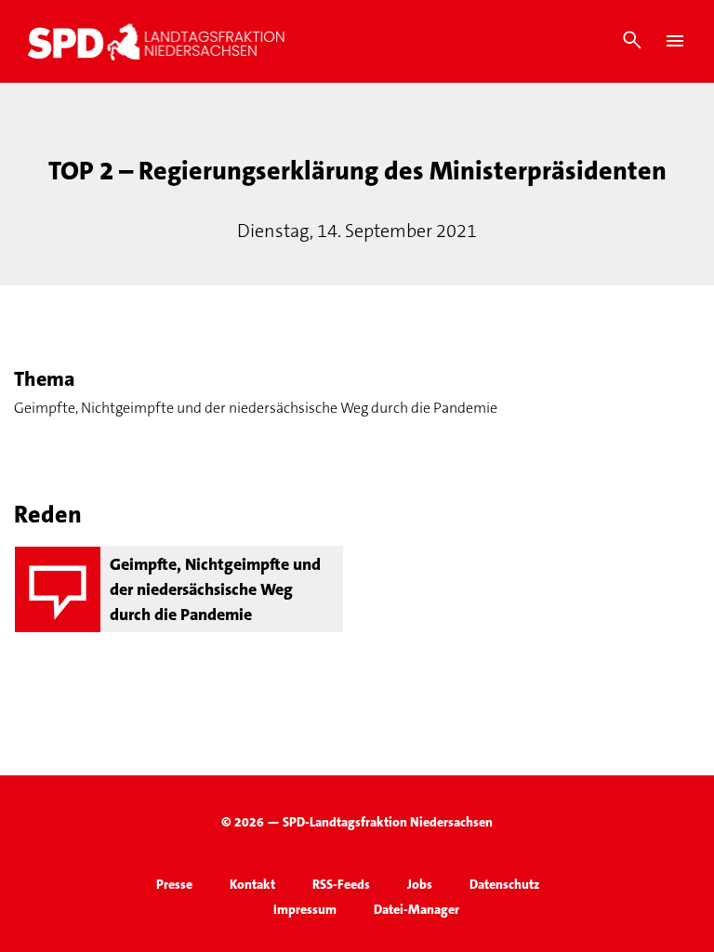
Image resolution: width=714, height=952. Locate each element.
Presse (174, 884)
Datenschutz (504, 884)
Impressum (305, 909)
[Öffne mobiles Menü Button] (675, 41)
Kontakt (252, 884)
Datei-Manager (416, 909)
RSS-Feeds (341, 884)
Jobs (419, 884)
